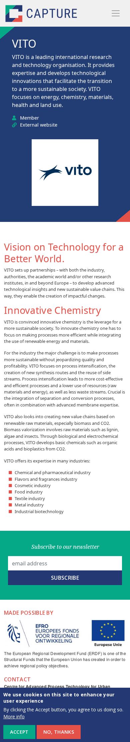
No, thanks (58, 732)
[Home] (42, 13)
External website (38, 125)
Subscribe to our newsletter (65, 546)
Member (29, 118)
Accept (19, 732)
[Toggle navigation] (116, 13)
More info (14, 716)
